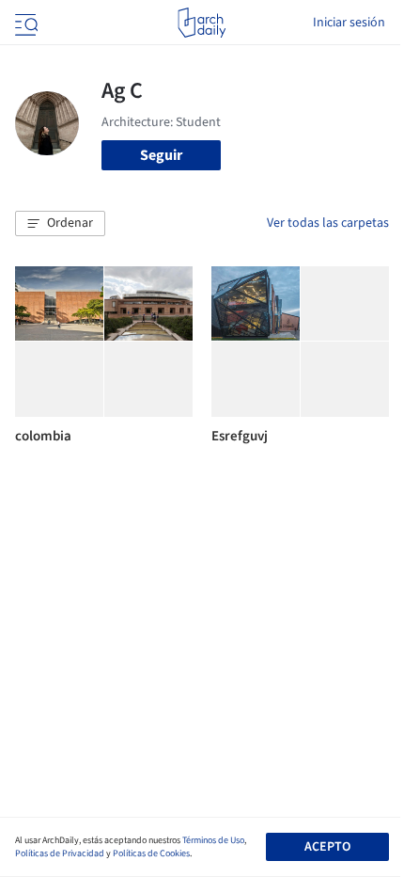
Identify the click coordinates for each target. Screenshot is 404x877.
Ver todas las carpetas (328, 223)
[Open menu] (24, 22)
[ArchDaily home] (201, 23)
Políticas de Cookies (151, 853)
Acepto (327, 846)
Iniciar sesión (349, 22)
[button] (60, 224)
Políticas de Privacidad (59, 853)
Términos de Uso (213, 840)
